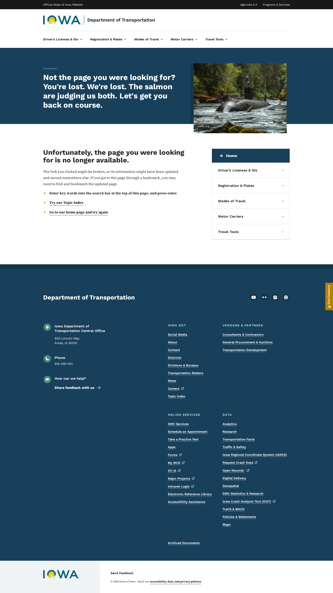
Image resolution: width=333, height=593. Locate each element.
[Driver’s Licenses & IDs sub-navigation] (81, 39)
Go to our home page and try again (78, 212)
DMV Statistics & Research (243, 493)
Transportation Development (245, 350)
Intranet (179, 486)
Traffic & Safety (234, 447)
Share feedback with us (74, 388)
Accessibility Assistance (186, 502)
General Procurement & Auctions (248, 342)
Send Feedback (122, 573)
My (174, 463)
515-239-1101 (64, 364)
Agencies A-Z (248, 4)
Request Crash (238, 462)
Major (179, 478)
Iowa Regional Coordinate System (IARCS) (255, 455)
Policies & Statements (239, 517)
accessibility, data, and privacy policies (175, 581)
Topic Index (176, 396)
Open (234, 470)
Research (230, 431)
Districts (174, 357)
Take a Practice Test (183, 439)
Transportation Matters (186, 373)
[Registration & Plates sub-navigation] (125, 39)
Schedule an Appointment (187, 431)
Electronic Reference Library (190, 494)
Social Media (177, 334)
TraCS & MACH (234, 509)
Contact (174, 350)
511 (172, 470)
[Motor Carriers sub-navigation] (196, 39)
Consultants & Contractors (243, 334)
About (172, 342)
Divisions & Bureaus (183, 365)
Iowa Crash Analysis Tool (247, 501)
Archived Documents (184, 543)
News (172, 381)
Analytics (230, 424)
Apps (172, 447)
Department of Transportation (121, 20)
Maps (227, 524)
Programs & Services (276, 4)
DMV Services (178, 424)
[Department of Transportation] (62, 20)
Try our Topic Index (66, 202)
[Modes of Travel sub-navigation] (162, 39)
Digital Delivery (234, 478)
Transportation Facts (239, 439)
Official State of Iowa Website (63, 4)
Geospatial (231, 486)
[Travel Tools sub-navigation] (226, 39)
